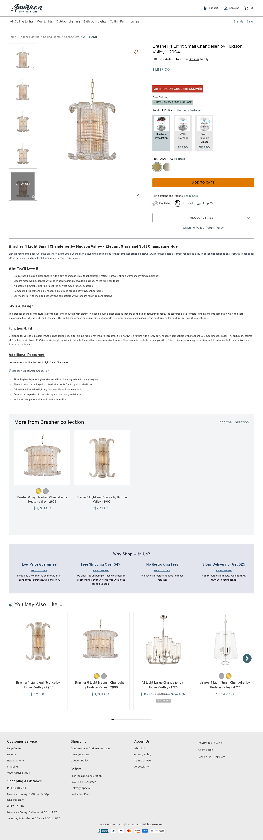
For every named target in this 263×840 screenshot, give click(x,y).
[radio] (157, 167)
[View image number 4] (23, 154)
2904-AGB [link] (90, 37)
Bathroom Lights (94, 21)
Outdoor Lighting (68, 21)
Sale (250, 21)
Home (12, 37)
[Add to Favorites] (136, 51)
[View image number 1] (23, 58)
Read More (39, 570)
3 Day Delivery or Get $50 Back (173, 102)
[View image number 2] (23, 90)
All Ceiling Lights (21, 21)
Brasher (194, 59)
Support (213, 8)
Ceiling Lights (52, 37)
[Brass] (39, 491)
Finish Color (159, 159)
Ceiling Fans (118, 21)
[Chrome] (46, 491)
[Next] (247, 658)
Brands (238, 21)
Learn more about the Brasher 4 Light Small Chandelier (38, 362)
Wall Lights (45, 21)
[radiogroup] (203, 167)
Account (234, 8)
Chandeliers (71, 37)
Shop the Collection (233, 422)
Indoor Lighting (30, 37)
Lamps (135, 21)
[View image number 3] (23, 122)
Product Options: (164, 110)
